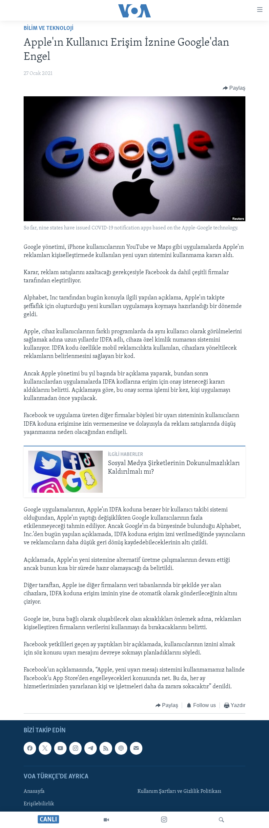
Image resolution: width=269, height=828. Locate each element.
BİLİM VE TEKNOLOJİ (48, 29)
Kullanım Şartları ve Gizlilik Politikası (179, 791)
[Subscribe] (136, 748)
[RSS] (105, 748)
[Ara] (221, 820)
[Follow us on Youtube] (60, 748)
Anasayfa (34, 791)
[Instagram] (164, 820)
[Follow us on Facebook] (30, 748)
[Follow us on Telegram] (90, 748)
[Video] (106, 820)
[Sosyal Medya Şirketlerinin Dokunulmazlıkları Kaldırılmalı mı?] (65, 472)
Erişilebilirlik (39, 804)
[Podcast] (121, 748)
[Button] (234, 88)
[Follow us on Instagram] (75, 748)
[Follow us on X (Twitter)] (45, 748)
